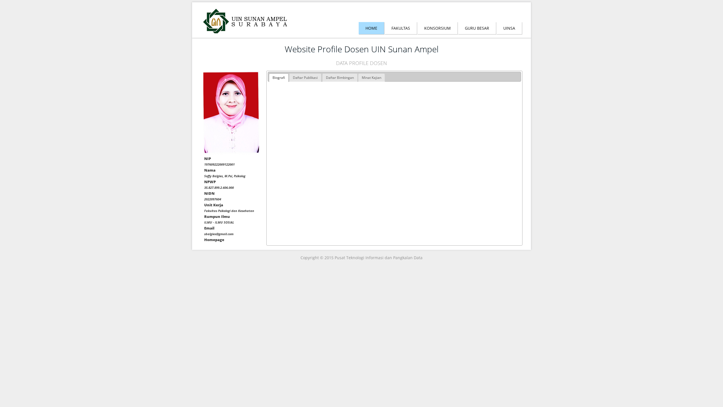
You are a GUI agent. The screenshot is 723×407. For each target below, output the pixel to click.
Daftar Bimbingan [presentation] (340, 77)
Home (371, 28)
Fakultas (400, 28)
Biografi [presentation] (279, 77)
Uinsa (509, 28)
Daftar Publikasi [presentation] (305, 77)
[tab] (279, 77)
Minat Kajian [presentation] (371, 77)
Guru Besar (477, 28)
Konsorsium (437, 28)
